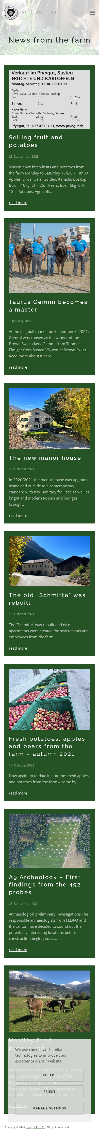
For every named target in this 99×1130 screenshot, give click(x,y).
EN (53, 12)
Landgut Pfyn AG (35, 1127)
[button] (92, 12)
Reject (49, 1091)
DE (24, 12)
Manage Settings (49, 1108)
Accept (49, 1075)
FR (39, 12)
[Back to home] (11, 12)
